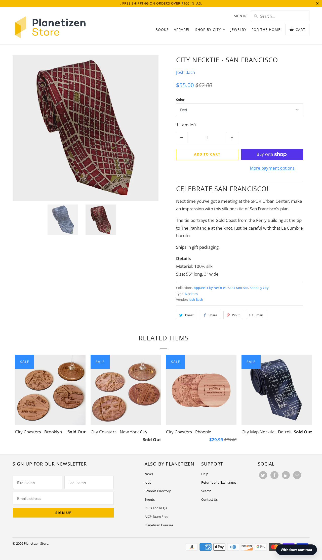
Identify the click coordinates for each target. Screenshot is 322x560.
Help (204, 474)
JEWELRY (238, 29)
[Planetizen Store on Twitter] (263, 475)
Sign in (240, 16)
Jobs (148, 482)
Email (259, 315)
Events (150, 499)
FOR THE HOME (266, 29)
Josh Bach (185, 72)
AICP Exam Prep (157, 516)
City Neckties (216, 287)
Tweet (189, 315)
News (149, 474)
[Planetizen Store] (50, 25)
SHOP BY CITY (208, 29)
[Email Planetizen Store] (297, 475)
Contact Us (209, 499)
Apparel (200, 287)
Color (180, 99)
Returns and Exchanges (218, 482)
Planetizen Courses (159, 525)
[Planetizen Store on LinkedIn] (286, 475)
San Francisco (238, 287)
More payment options (272, 168)
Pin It (236, 315)
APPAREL (182, 29)
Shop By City (259, 287)
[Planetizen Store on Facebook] (274, 475)
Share (213, 315)
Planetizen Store (36, 543)
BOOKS (162, 29)
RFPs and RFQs (156, 508)
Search (206, 491)
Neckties (191, 293)
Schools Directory (158, 491)
